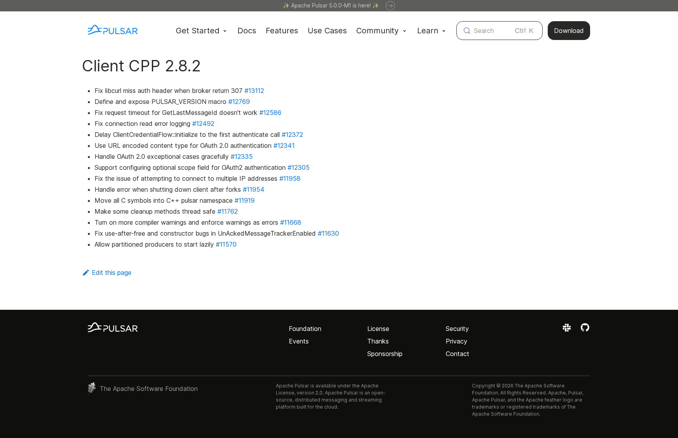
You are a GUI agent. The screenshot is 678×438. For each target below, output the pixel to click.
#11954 (253, 189)
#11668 (290, 222)
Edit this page (111, 272)
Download (569, 31)
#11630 (328, 233)
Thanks (378, 341)
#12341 (284, 145)
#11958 (290, 178)
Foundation (305, 329)
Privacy (456, 341)
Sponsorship (385, 354)
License (378, 329)
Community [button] (377, 31)
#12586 (270, 112)
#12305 (299, 167)
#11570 (226, 244)
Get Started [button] (197, 31)
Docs (246, 30)
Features (282, 30)
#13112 (254, 91)
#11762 (227, 211)
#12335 (242, 156)
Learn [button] (427, 31)
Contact (457, 354)
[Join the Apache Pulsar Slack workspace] (568, 330)
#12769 (239, 101)
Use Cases (327, 30)
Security (457, 329)
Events (299, 341)
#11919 (245, 200)
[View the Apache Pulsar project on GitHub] (585, 330)
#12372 (292, 134)
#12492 (203, 123)
